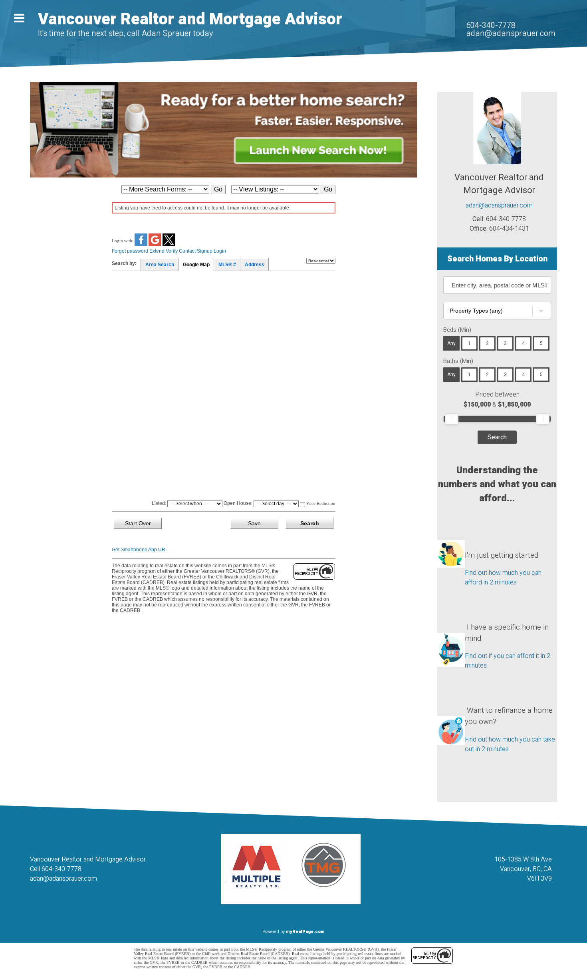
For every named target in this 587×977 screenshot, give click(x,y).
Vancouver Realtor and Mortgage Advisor (190, 19)
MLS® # (227, 264)
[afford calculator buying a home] (451, 545)
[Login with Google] (156, 244)
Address (254, 264)
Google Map (196, 264)
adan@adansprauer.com (510, 33)
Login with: (123, 240)
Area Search (159, 264)
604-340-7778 (491, 25)
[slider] (451, 419)
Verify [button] (172, 251)
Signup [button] (204, 251)
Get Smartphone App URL (140, 549)
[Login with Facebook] (142, 244)
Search (497, 437)
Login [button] (220, 251)
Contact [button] (187, 251)
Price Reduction (320, 503)
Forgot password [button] (130, 251)
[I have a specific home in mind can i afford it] (451, 633)
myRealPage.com (305, 931)
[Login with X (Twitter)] (169, 244)
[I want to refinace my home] (451, 716)
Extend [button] (157, 251)
